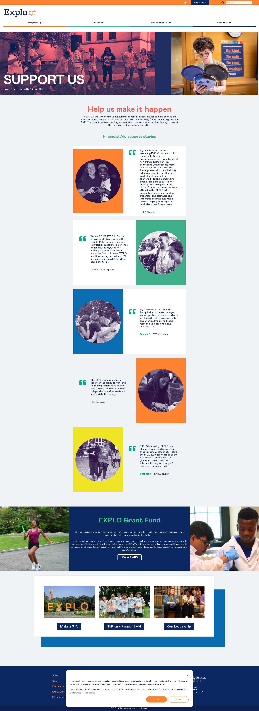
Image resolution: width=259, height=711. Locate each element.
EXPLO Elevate (60, 692)
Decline (178, 699)
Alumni (55, 676)
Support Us (37, 89)
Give (54, 681)
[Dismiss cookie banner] (188, 676)
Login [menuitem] (185, 2)
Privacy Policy (145, 708)
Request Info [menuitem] (200, 2)
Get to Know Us (20, 89)
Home (6, 89)
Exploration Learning (63, 697)
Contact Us (58, 686)
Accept (156, 699)
